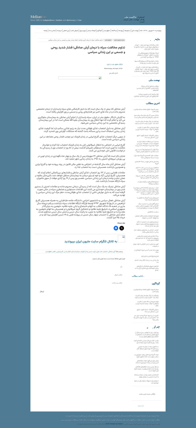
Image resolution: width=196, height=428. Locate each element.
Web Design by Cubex (114, 424)
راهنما (45, 30)
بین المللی (66, 30)
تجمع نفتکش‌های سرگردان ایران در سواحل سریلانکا (148, 183)
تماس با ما (52, 30)
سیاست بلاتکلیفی (153, 212)
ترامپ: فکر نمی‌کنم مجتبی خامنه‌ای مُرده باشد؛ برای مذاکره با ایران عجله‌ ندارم (146, 341)
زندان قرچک (84, 251)
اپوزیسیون (83, 30)
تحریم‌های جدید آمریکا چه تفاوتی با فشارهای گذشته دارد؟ (148, 199)
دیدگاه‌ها (114, 30)
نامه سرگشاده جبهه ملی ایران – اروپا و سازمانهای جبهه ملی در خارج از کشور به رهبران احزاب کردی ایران (146, 47)
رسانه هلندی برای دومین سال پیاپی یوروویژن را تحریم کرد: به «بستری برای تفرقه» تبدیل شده (147, 238)
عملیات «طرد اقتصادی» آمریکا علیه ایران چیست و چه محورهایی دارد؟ (146, 156)
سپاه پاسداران (75, 251)
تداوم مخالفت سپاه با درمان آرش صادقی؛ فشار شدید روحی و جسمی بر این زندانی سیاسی (88, 50)
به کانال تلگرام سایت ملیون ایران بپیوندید (91, 241)
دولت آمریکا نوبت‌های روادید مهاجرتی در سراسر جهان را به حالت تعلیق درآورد (146, 356)
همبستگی (123, 416)
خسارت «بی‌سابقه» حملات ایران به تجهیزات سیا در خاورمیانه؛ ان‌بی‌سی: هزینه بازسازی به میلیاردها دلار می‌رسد (147, 143)
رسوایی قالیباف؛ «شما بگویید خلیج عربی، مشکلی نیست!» (148, 136)
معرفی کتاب (74, 30)
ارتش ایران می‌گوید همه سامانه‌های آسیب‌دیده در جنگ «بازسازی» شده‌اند (147, 362)
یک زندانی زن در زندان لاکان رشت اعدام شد (147, 261)
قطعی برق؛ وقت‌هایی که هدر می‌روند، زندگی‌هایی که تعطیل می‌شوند (147, 177)
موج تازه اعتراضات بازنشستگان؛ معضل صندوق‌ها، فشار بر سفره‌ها (147, 217)
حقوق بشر (107, 30)
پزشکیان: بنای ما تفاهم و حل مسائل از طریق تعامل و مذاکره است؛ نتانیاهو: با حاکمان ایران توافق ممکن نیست (147, 334)
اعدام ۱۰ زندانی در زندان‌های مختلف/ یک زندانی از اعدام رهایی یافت (146, 231)
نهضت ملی (135, 30)
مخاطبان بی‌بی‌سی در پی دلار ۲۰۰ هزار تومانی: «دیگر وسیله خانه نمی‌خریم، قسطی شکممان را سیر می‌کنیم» (147, 170)
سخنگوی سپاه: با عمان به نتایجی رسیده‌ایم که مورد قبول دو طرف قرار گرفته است (148, 349)
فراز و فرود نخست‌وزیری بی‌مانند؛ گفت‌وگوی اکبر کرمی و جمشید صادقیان (146, 95)
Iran (155, 12)
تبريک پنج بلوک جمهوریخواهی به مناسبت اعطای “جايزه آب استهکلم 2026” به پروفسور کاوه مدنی (148, 55)
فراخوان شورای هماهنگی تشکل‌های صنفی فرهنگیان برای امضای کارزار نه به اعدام (147, 268)
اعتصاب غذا (103, 251)
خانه (141, 30)
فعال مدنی (67, 251)
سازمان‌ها (127, 30)
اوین (98, 251)
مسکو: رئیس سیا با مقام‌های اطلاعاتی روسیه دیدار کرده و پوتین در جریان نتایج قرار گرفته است (146, 369)
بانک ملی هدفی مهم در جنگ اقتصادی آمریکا (147, 162)
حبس (90, 251)
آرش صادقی (112, 251)
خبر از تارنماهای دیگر (152, 327)
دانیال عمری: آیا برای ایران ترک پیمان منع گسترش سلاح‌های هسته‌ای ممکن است (146, 116)
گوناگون (99, 30)
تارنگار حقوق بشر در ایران (115, 64)
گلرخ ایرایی (60, 251)
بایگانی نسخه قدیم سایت (147, 394)
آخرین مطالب (153, 103)
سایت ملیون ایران (119, 40)
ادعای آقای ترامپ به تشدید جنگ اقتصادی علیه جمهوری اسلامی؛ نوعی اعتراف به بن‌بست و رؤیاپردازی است (147, 206)
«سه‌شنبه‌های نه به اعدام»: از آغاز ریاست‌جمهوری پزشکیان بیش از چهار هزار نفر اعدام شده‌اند (147, 224)
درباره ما (59, 30)
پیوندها (121, 30)
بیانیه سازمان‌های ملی (154, 39)
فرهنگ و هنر (92, 30)
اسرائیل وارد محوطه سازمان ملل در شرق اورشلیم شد (146, 382)
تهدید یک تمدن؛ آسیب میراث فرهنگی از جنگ (146, 251)
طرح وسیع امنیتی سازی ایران (150, 256)
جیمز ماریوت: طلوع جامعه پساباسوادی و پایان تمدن (146, 110)
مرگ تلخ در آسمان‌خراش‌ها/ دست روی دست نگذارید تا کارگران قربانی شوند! (147, 150)
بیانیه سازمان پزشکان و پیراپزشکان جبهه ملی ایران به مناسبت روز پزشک (146, 62)
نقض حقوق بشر (50, 251)
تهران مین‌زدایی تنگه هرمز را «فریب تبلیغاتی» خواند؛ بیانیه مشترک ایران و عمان (147, 129)
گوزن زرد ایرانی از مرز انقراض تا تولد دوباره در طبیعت (146, 245)
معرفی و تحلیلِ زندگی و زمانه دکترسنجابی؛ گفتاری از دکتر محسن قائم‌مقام (148, 88)
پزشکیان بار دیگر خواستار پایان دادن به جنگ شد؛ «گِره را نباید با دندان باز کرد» (147, 122)
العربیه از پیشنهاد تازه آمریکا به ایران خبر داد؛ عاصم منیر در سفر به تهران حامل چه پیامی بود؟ (146, 317)
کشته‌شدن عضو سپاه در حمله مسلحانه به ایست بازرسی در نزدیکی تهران (146, 376)
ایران (94, 251)
